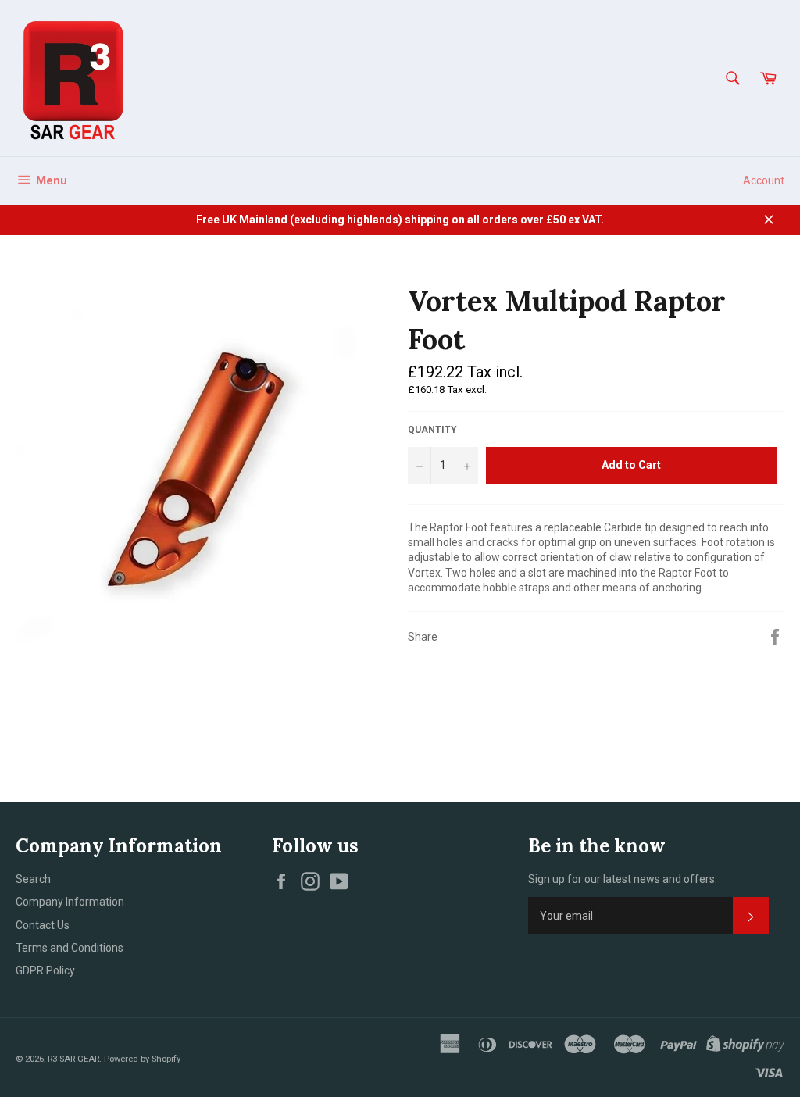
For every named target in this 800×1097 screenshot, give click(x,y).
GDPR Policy (45, 970)
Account (763, 180)
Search (33, 879)
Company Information (70, 901)
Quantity (432, 429)
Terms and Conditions (69, 948)
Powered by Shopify (142, 1059)
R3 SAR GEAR (73, 1059)
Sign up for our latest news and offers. (622, 879)
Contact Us (43, 925)
